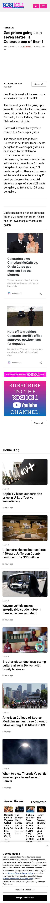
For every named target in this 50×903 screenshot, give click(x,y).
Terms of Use (13, 873)
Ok (47, 845)
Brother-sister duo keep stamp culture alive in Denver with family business (24, 665)
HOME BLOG (9, 28)
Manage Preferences (25, 890)
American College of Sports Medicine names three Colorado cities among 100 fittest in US (24, 721)
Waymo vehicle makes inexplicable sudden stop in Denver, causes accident (21, 609)
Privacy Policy (26, 873)
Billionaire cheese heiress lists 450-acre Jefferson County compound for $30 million (24, 553)
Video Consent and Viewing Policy (18, 879)
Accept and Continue (25, 898)
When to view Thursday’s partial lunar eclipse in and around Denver (24, 777)
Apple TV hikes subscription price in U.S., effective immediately (22, 497)
